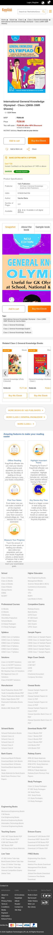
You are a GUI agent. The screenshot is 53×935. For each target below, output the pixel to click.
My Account (32, 898)
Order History (33, 901)
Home (3, 20)
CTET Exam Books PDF (10, 839)
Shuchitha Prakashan (9, 618)
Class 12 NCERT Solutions (11, 662)
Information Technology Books (12, 823)
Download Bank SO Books (11, 764)
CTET (30, 671)
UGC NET (31, 662)
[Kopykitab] (6, 10)
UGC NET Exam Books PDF (11, 836)
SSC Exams (32, 624)
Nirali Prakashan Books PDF (11, 690)
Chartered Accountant (36, 674)
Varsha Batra (23, 198)
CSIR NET (31, 665)
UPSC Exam (32, 627)
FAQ (2, 898)
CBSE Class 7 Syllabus (10, 652)
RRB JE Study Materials (37, 758)
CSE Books (5, 814)
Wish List (31, 904)
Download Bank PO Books (11, 758)
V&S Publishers (24, 184)
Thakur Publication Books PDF (12, 696)
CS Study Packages (8, 627)
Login (29, 3)
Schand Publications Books (11, 733)
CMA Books (5, 615)
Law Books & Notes (35, 599)
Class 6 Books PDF (35, 739)
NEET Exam (32, 621)
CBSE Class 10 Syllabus (10, 643)
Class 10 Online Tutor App (11, 867)
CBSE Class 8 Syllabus (10, 649)
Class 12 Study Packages (37, 786)
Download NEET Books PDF (38, 839)
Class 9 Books (6, 587)
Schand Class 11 (7, 739)
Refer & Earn (32, 895)
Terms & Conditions (5, 905)
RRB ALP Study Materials (37, 770)
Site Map (18, 910)
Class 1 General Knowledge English (16, 329)
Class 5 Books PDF (35, 742)
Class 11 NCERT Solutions (11, 665)
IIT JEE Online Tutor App (10, 858)
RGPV (30, 596)
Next (48, 373)
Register (35, 3)
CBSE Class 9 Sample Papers (39, 646)
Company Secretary (35, 677)
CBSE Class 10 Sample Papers (39, 643)
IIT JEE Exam (33, 618)
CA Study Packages (8, 624)
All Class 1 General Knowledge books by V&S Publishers (31, 187)
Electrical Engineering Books (12, 820)
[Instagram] (46, 903)
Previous (5, 373)
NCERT (4, 596)
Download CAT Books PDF (38, 848)
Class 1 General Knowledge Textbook (17, 333)
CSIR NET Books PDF (9, 842)
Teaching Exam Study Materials (13, 848)
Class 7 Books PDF (35, 736)
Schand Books (6, 621)
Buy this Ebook (15, 395)
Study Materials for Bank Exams (13, 773)
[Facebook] (43, 896)
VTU (29, 593)
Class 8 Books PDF (35, 733)
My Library (32, 907)
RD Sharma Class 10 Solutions (12, 671)
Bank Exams (32, 612)
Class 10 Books (7, 584)
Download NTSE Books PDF (38, 842)
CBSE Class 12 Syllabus (10, 637)
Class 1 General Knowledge (38, 20)
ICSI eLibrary (19, 895)
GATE (30, 668)
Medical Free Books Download (39, 864)
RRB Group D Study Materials (39, 761)
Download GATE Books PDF (38, 845)
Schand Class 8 (7, 748)
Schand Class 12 (7, 736)
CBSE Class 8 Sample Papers (39, 649)
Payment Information (5, 914)
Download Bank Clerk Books (12, 761)
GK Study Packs (34, 792)
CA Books (5, 609)
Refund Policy (6, 919)
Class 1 (21, 20)
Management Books (35, 581)
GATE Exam (32, 615)
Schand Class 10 (7, 742)
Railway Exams (33, 609)
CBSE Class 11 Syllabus (10, 640)
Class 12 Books (7, 578)
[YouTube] (49, 896)
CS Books (5, 612)
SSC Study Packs (34, 795)
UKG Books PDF (34, 748)
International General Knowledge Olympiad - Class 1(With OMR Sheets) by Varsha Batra (24, 320)
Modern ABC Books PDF (10, 708)
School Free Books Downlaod (39, 873)
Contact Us (4, 886)
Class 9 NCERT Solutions (10, 680)
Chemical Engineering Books (12, 826)
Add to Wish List (16, 149)
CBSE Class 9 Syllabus (10, 646)
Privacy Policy (6, 901)
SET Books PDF (7, 845)
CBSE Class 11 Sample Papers (39, 640)
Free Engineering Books (37, 578)
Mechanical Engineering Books (12, 811)
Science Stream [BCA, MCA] (38, 584)
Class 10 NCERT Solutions (11, 668)
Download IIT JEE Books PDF (39, 836)
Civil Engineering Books (10, 817)
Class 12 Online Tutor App (11, 864)
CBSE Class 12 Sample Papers (39, 637)
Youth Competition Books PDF (12, 693)
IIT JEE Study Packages (36, 789)
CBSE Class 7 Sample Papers (39, 652)
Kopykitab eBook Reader (18, 901)
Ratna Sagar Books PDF (10, 699)
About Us (4, 895)
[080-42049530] (43, 3)
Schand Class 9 (7, 745)
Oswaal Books (6, 590)
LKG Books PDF (34, 745)
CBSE (3, 593)
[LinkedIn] (43, 903)
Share (34, 149)
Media (3, 910)
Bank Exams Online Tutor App (12, 861)
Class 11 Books (7, 581)
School (12, 20)
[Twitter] (46, 896)
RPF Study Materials (35, 767)
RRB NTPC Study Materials (38, 764)
